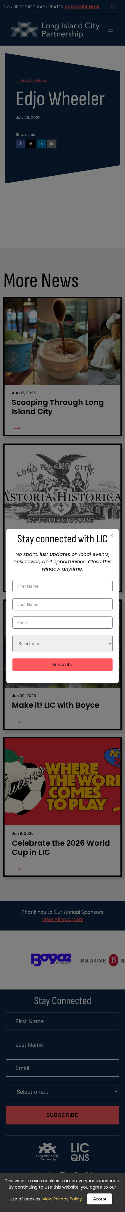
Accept (99, 1198)
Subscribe (62, 664)
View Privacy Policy (62, 1199)
